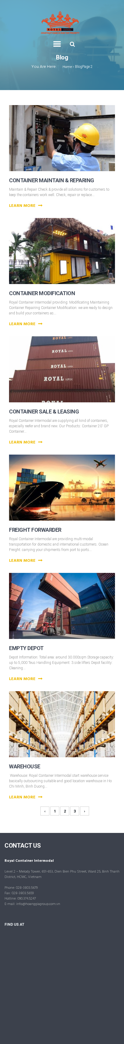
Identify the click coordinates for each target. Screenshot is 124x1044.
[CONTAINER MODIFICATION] (70, 241)
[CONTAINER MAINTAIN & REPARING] (70, 129)
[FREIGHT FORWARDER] (70, 478)
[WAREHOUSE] (70, 715)
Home (67, 67)
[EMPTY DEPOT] (70, 596)
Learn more (23, 206)
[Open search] (72, 44)
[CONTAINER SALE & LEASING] (70, 360)
